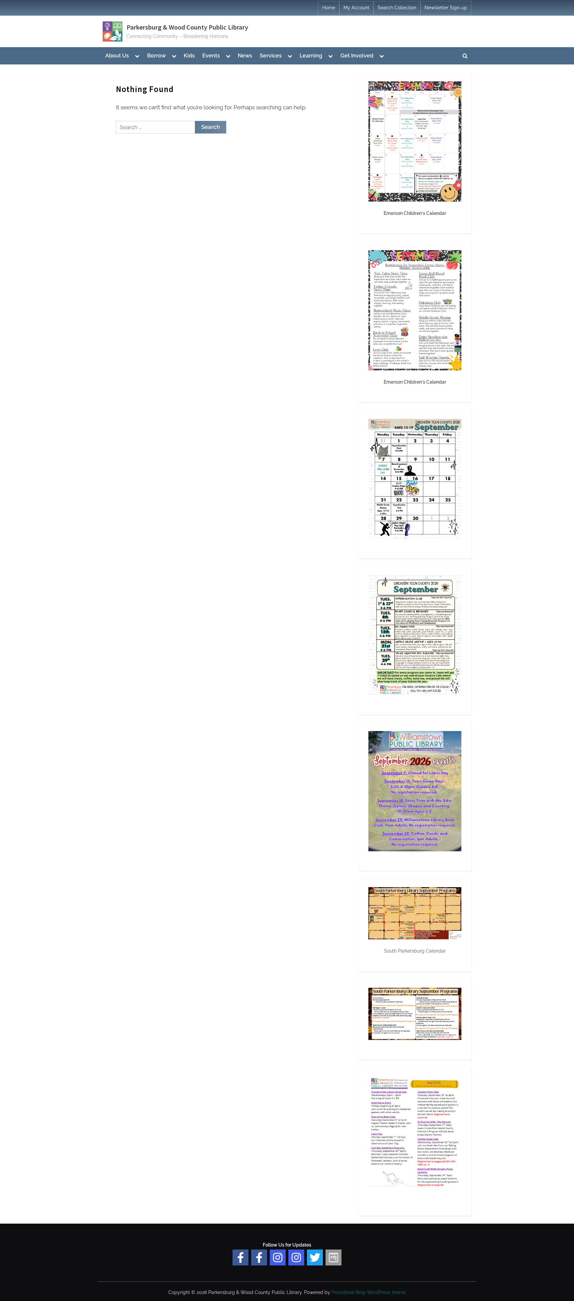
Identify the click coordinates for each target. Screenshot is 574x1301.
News (245, 55)
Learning (311, 55)
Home (328, 7)
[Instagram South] (296, 1257)
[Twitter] (315, 1257)
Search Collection (397, 7)
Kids (189, 55)
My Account (356, 7)
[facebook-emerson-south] (240, 1257)
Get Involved (356, 55)
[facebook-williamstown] (259, 1257)
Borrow (156, 55)
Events (211, 55)
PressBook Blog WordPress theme (369, 1292)
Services (271, 55)
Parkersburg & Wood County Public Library (187, 27)
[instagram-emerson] (278, 1257)
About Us (117, 55)
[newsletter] (333, 1257)
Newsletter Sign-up (446, 7)
